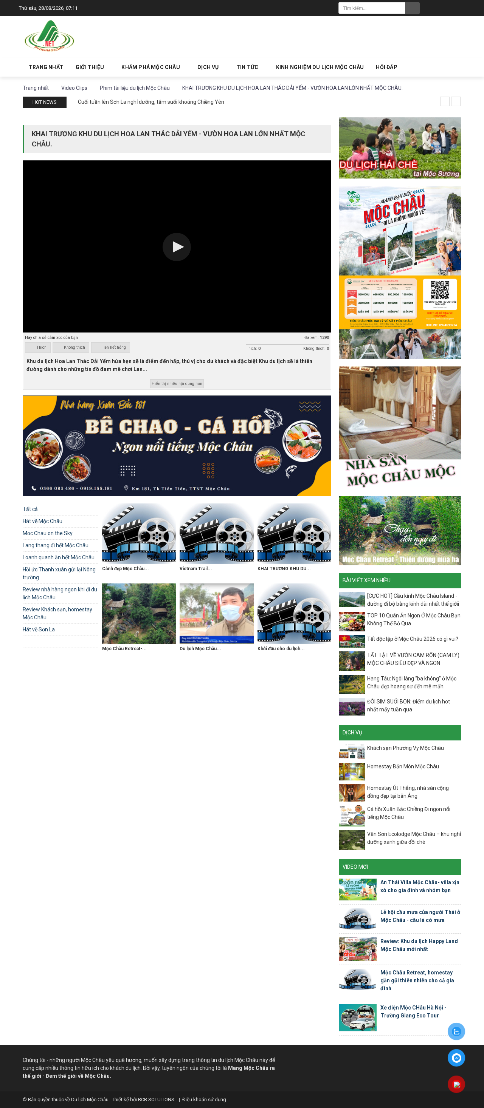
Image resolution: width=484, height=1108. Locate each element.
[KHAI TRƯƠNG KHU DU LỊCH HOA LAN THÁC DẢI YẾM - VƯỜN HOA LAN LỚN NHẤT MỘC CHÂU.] (294, 533)
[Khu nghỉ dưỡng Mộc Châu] (400, 530)
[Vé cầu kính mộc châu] (400, 272)
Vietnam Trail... (196, 568)
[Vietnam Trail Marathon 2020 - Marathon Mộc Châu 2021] (216, 533)
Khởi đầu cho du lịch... (281, 648)
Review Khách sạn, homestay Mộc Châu (57, 613)
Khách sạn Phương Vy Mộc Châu (405, 748)
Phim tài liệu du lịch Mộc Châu (61, 642)
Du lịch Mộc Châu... (200, 648)
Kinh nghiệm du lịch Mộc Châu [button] (320, 67)
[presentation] (445, 101)
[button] (177, 247)
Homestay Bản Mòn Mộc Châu (403, 766)
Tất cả (30, 509)
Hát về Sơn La (39, 629)
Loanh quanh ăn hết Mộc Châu (59, 557)
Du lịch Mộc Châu (90, 1099)
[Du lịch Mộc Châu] (50, 36)
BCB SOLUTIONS (156, 1099)
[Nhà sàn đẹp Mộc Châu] (400, 427)
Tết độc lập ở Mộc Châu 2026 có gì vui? (412, 639)
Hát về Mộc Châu (42, 521)
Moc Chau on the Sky (48, 533)
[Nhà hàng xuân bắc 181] (177, 445)
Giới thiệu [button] (90, 67)
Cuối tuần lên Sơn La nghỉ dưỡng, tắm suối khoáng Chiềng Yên (151, 102)
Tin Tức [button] (248, 67)
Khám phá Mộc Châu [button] (151, 67)
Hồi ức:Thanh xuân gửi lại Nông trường (59, 573)
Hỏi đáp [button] (386, 67)
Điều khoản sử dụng (204, 1099)
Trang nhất (46, 67)
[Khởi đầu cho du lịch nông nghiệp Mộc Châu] (294, 613)
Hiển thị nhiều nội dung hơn (177, 383)
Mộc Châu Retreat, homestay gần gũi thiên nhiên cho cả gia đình (417, 980)
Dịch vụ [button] (208, 67)
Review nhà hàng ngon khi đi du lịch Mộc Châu (60, 593)
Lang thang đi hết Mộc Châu (55, 545)
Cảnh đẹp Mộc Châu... (125, 568)
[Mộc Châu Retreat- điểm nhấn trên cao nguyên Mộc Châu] (139, 613)
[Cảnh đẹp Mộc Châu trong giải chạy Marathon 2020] (139, 533)
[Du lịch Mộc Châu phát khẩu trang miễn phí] (216, 613)
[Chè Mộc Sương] (400, 147)
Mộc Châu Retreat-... (124, 648)
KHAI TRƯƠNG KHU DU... (284, 568)
